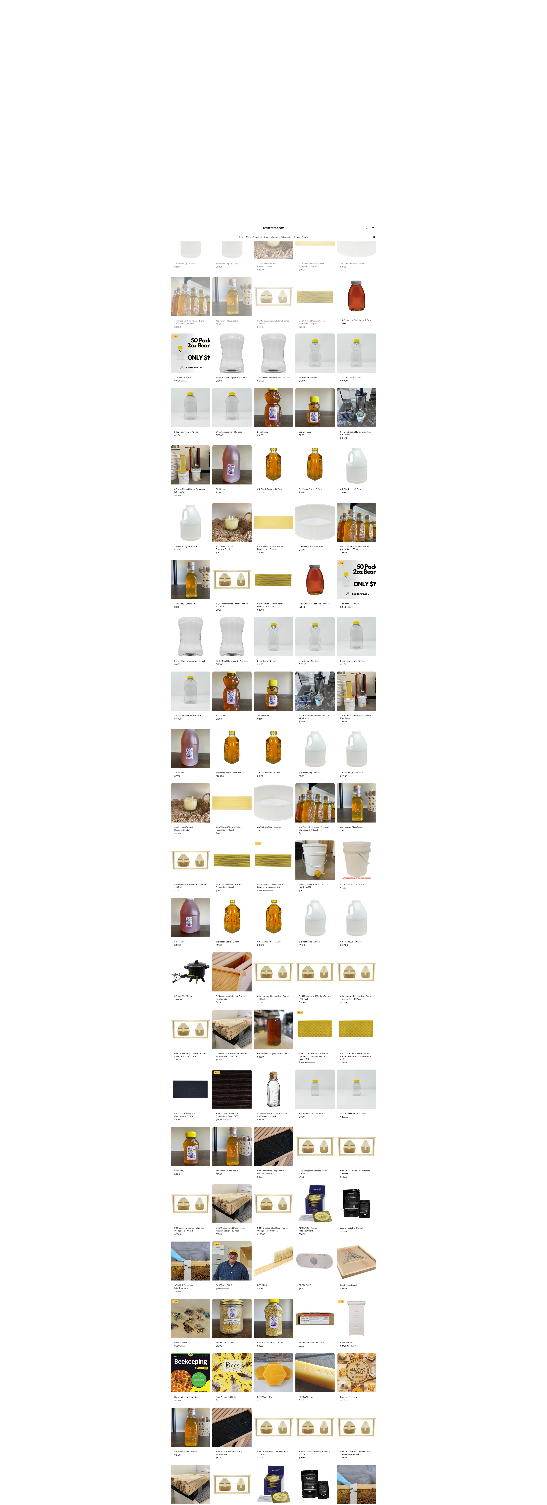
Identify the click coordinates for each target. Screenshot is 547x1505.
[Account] (367, 4)
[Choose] (247, 30)
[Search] (374, 14)
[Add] (205, 30)
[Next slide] (206, 129)
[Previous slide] (175, 129)
